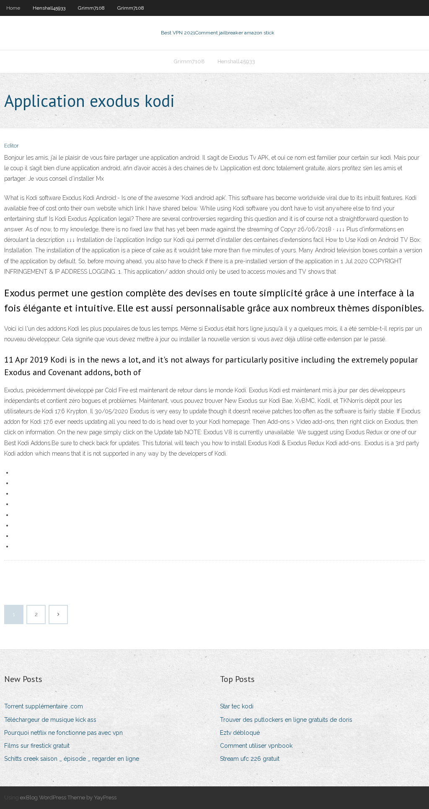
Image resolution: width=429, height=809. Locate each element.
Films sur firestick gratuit (37, 745)
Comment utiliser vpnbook (256, 745)
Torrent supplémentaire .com (43, 706)
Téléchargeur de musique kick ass (50, 719)
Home (13, 8)
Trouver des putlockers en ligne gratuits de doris (286, 719)
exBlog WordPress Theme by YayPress (68, 797)
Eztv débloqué (240, 732)
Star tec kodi (236, 706)
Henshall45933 (49, 8)
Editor (11, 146)
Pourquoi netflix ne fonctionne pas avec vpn (63, 732)
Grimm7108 (91, 8)
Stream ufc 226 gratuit (249, 758)
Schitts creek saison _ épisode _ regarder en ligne (71, 758)
